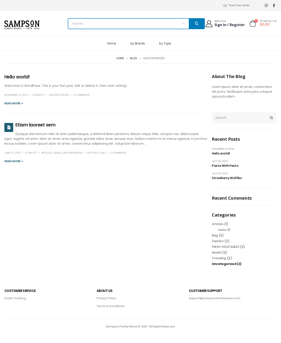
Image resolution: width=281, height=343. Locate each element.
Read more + (13, 103)
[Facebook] (274, 5)
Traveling (219, 258)
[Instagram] (266, 5)
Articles (46, 153)
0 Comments (81, 95)
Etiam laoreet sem (35, 125)
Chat (102, 153)
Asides (57, 153)
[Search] (196, 24)
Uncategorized (59, 95)
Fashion (218, 241)
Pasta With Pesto (225, 166)
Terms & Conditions (110, 306)
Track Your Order (239, 5)
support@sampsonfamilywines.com (214, 298)
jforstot (38, 95)
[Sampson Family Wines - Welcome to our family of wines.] (22, 24)
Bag (215, 235)
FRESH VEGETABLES (225, 247)
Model (216, 252)
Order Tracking (15, 298)
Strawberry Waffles (227, 178)
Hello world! (17, 77)
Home (111, 43)
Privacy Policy (106, 298)
